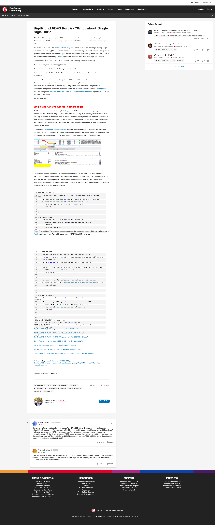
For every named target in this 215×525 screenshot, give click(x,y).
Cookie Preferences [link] (138, 517)
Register (201, 9)
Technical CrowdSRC (43, 488)
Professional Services (129, 483)
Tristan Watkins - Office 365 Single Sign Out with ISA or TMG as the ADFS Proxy (64, 353)
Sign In (209, 9)
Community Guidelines (43, 490)
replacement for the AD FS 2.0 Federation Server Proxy (70, 92)
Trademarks (75, 517)
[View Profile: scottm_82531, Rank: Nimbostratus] (34, 423)
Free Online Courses (86, 492)
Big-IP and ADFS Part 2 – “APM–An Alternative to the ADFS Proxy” (59, 333)
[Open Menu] (211, 15)
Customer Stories (86, 488)
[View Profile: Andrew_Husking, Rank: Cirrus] (34, 451)
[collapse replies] (27, 422)
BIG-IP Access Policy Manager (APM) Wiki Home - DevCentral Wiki (58, 341)
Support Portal (129, 490)
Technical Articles (23, 15)
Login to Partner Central (172, 488)
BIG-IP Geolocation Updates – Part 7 (168, 44)
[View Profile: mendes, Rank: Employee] (150, 32)
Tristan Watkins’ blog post (64, 48)
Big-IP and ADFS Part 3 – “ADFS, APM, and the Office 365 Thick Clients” (61, 337)
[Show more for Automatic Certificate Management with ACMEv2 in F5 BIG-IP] (204, 36)
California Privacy (99, 517)
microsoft (62, 363)
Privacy (89, 517)
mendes (156, 32)
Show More (180, 67)
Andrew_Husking (44, 450)
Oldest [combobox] (113, 416)
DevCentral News (43, 481)
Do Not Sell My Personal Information (118, 517)
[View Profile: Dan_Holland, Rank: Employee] (150, 45)
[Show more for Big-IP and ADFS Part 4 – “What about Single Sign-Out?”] (52, 391)
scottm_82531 (43, 422)
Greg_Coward (50, 401)
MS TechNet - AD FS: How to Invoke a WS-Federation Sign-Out (57, 349)
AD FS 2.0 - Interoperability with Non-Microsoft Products (55, 345)
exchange (54, 363)
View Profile (104, 401)
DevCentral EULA (43, 492)
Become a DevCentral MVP (43, 496)
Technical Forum (43, 483)
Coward (87, 363)
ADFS (59, 361)
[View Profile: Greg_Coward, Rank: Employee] (38, 401)
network (69, 363)
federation (47, 363)
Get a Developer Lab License (43, 494)
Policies (82, 517)
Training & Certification (86, 494)
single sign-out (41, 365)
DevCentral (5, 15)
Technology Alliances (172, 483)
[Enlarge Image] (72, 152)
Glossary (86, 486)
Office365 (65, 361)
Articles (13, 15)
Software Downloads (129, 488)
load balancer (51, 361)
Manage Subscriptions (129, 481)
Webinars (86, 490)
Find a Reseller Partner (172, 481)
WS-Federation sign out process (54, 129)
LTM (82, 363)
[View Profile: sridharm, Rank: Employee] (150, 57)
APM (78, 363)
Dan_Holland (158, 46)
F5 (42, 363)
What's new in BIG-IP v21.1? (164, 55)
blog (74, 363)
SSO (92, 363)
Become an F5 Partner (172, 486)
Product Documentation (86, 481)
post (60, 57)
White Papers (86, 483)
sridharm (157, 57)
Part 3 (36, 234)
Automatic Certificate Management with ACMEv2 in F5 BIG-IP (177, 30)
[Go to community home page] (12, 9)
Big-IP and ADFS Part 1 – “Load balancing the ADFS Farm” (56, 329)
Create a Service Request (129, 486)
